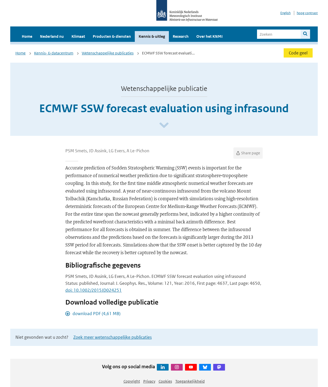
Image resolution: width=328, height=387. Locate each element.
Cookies (165, 381)
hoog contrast (307, 13)
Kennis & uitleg (152, 36)
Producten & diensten (112, 36)
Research (181, 36)
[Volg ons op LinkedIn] (163, 367)
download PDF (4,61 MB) (96, 313)
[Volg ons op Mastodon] (219, 367)
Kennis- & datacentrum (53, 53)
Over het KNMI (209, 36)
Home (27, 36)
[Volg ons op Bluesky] (205, 367)
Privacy (149, 381)
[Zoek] (305, 34)
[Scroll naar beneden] (164, 125)
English (285, 13)
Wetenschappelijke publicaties (108, 53)
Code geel (298, 53)
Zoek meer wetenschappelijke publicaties (112, 337)
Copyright (132, 381)
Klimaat (78, 36)
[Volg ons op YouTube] (191, 367)
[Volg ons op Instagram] (177, 367)
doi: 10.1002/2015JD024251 (93, 290)
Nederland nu (52, 36)
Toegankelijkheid (190, 381)
